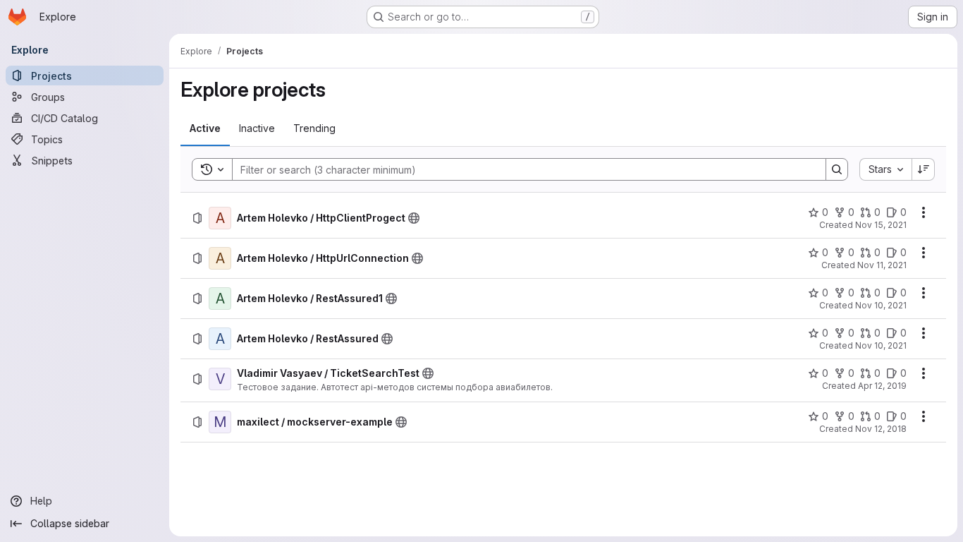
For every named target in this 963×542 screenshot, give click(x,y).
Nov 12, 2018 (881, 428)
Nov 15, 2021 (881, 224)
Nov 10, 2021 (881, 305)
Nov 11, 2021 (882, 265)
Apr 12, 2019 (882, 385)
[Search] (837, 169)
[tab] (205, 128)
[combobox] (885, 169)
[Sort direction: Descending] (923, 169)
